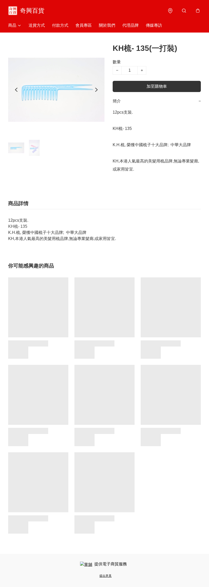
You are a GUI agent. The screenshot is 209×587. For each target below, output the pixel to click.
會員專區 (83, 25)
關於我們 (107, 25)
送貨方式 (37, 25)
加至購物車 (157, 86)
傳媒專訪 (154, 25)
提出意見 (105, 576)
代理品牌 (130, 25)
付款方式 (60, 25)
